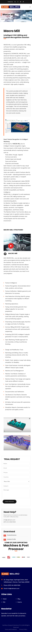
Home (2, 19)
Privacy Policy (23, 629)
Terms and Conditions (11, 629)
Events (20, 602)
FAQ (4, 602)
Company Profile (11, 539)
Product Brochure (11, 535)
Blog (19, 599)
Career (5, 599)
